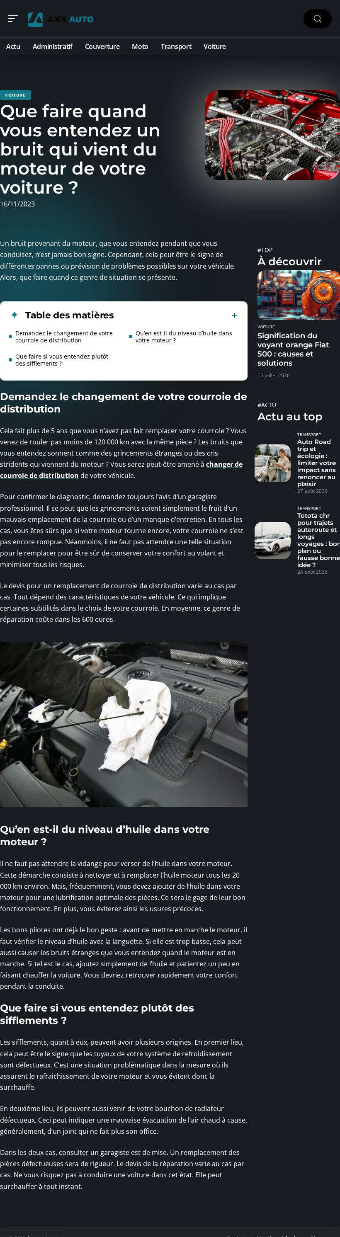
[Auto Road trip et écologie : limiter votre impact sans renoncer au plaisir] (273, 463)
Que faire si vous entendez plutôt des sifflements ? (61, 359)
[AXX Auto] (59, 18)
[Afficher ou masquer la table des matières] (176, 315)
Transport (309, 435)
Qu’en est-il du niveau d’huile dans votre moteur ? (184, 336)
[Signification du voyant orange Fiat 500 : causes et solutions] (298, 295)
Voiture (15, 95)
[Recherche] (317, 18)
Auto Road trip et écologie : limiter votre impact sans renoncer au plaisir (316, 463)
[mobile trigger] (15, 18)
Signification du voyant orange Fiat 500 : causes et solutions (293, 349)
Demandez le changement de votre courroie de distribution (64, 336)
